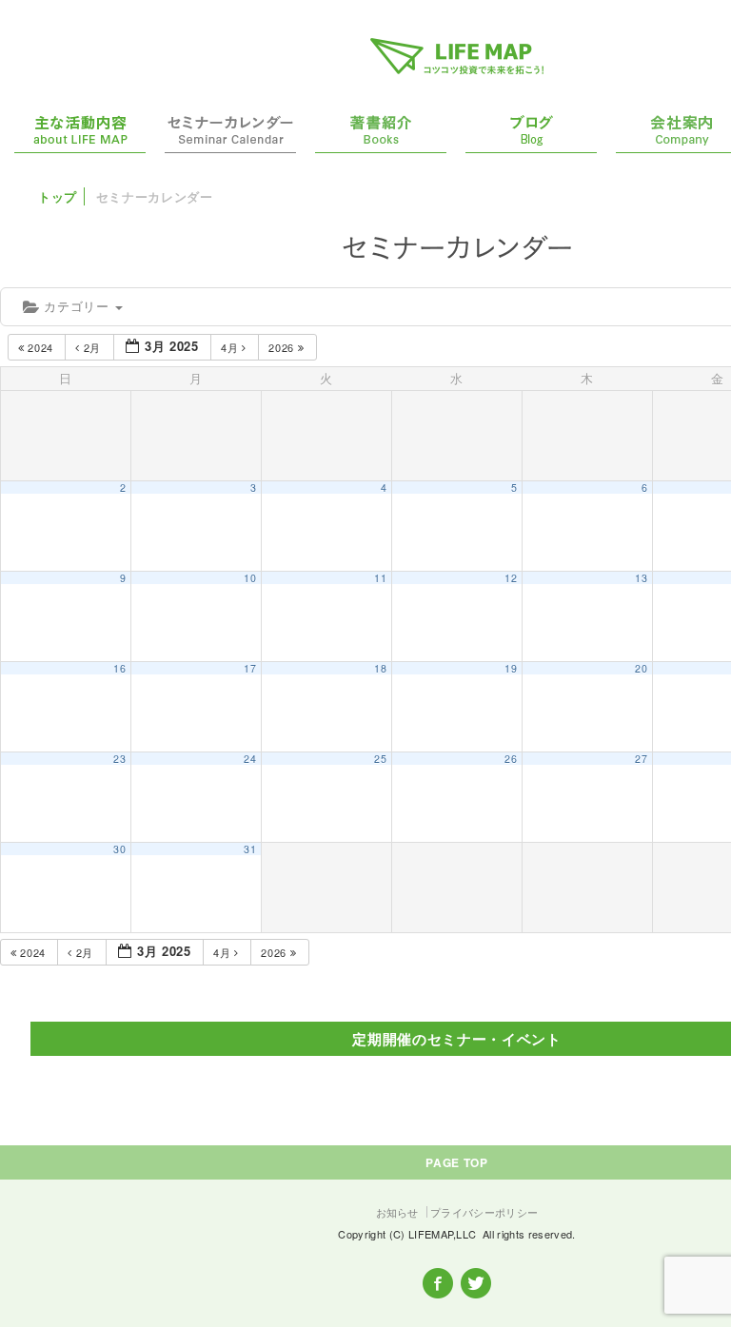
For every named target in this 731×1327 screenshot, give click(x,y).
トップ (57, 196)
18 (380, 668)
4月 (231, 347)
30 (119, 849)
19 (510, 668)
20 (641, 668)
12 (510, 578)
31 (250, 849)
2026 (282, 347)
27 (641, 758)
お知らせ (397, 1212)
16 (119, 668)
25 (380, 758)
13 (641, 578)
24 (250, 758)
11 (380, 578)
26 (510, 758)
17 (250, 668)
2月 (92, 347)
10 (250, 578)
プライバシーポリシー (484, 1212)
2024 (41, 347)
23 (119, 758)
